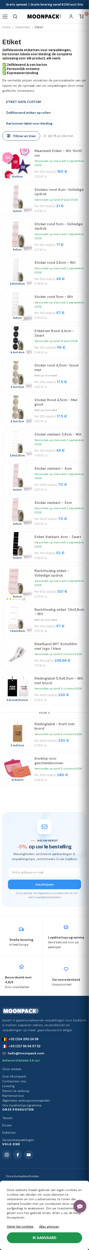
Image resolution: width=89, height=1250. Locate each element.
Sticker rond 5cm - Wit (53, 296)
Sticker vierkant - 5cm (53, 502)
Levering (8, 1086)
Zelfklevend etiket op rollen (28, 113)
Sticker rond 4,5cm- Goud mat (56, 367)
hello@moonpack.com (26, 1053)
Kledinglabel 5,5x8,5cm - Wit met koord (58, 680)
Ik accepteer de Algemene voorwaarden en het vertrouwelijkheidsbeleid (47, 895)
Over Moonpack (14, 1076)
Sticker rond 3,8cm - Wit (55, 262)
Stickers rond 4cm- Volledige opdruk (59, 192)
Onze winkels (11, 1069)
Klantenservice (13, 1096)
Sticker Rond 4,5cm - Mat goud (56, 402)
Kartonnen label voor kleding (29, 123)
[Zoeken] (15, 16)
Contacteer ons (14, 1081)
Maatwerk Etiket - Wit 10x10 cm (58, 153)
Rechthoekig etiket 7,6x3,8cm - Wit (59, 612)
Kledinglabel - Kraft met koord (54, 726)
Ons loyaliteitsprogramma (21, 1105)
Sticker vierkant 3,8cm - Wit (57, 434)
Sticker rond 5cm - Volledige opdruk (58, 226)
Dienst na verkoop (15, 1091)
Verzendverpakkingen (18, 1140)
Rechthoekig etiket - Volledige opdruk (51, 573)
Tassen (7, 1118)
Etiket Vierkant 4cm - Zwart (57, 537)
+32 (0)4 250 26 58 (24, 1039)
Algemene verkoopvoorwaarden (26, 1100)
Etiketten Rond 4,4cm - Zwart (54, 333)
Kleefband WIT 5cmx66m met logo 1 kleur (55, 646)
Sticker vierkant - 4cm (53, 468)
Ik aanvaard (44, 1237)
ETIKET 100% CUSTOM (23, 102)
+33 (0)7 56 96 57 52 (25, 1046)
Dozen (7, 1125)
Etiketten (9, 1133)
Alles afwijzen (49, 1227)
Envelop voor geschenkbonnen (48, 760)
